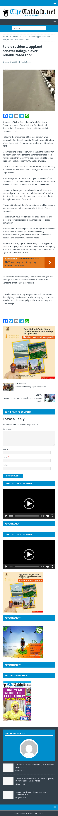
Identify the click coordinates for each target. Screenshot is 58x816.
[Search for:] (29, 28)
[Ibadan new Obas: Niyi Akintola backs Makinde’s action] (8, 797)
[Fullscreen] (51, 515)
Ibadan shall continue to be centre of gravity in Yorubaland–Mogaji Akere (35, 779)
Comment (7, 429)
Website (6, 465)
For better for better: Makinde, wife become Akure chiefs (35, 765)
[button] (29, 503)
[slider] (27, 516)
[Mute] (47, 515)
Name (6, 449)
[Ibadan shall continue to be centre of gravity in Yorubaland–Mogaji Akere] (8, 784)
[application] (29, 503)
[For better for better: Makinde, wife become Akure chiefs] (8, 770)
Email (5, 457)
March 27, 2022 (11, 62)
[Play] (6, 515)
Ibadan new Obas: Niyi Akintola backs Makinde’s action (32, 793)
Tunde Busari (26, 62)
